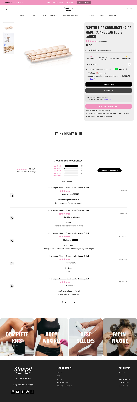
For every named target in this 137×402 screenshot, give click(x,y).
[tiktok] (23, 2)
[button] (90, 41)
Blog (120, 376)
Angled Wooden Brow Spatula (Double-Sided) (71, 187)
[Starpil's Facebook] (23, 392)
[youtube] (20, 2)
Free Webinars (124, 382)
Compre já (108, 90)
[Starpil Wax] (68, 8)
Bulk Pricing (123, 386)
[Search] (6, 9)
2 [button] (65, 302)
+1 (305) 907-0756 (23, 378)
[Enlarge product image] (47, 52)
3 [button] (68, 302)
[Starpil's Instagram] (13, 392)
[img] (64, 191)
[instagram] (16, 2)
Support (60, 379)
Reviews (122, 372)
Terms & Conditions (64, 386)
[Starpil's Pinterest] (27, 392)
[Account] (127, 9)
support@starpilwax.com (23, 385)
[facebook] (14, 2)
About (59, 372)
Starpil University (125, 379)
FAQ (58, 376)
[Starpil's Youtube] (18, 392)
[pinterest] (18, 2)
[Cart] (131, 9)
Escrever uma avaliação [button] (109, 170)
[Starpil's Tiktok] (32, 392)
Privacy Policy (62, 382)
